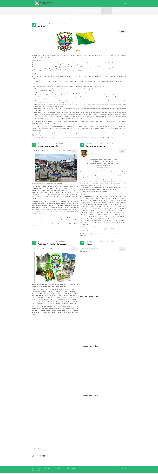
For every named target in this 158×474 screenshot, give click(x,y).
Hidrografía (38, 448)
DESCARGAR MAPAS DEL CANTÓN (89, 248)
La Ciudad (106, 11)
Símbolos (42, 26)
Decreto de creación (95, 146)
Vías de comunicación (48, 146)
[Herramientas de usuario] (122, 31)
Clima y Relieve (39, 452)
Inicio (61, 11)
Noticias (69, 11)
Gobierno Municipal (92, 11)
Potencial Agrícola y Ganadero (52, 244)
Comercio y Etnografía (41, 450)
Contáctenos (78, 11)
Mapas (89, 244)
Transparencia (118, 11)
